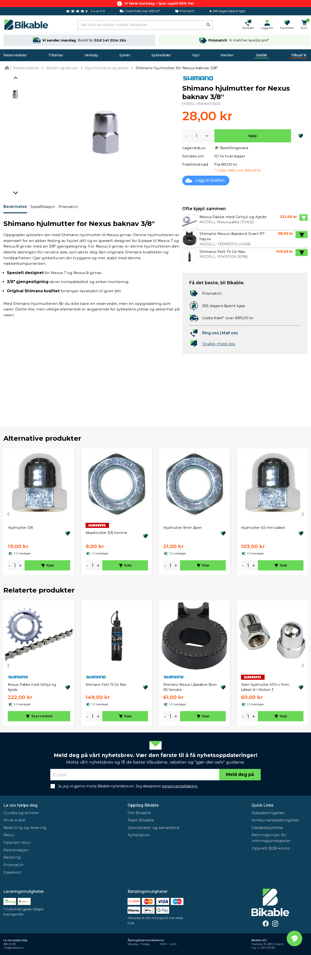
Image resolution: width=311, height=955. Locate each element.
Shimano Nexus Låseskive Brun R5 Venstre (190, 687)
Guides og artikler (21, 812)
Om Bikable (139, 812)
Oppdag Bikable (143, 805)
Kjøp (253, 136)
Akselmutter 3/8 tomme (106, 533)
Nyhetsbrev (139, 835)
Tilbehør (55, 55)
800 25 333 (9, 944)
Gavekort (12, 872)
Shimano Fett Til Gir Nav (106, 684)
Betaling (12, 857)
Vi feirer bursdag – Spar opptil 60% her (159, 3)
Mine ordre (14, 820)
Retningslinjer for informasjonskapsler (271, 838)
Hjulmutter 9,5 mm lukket (263, 527)
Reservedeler (15, 55)
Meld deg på (240, 774)
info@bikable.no (13, 947)
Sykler (124, 55)
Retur (9, 835)
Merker (227, 55)
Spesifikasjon (42, 206)
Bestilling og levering (24, 827)
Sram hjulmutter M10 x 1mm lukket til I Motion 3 (265, 687)
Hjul (195, 55)
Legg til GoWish (210, 180)
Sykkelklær (161, 55)
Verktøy (91, 55)
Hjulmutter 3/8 (20, 527)
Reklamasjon (16, 850)
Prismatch (68, 206)
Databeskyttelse (267, 827)
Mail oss (230, 333)
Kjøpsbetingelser (268, 812)
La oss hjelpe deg (20, 805)
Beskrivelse (15, 206)
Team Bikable (141, 820)
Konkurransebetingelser (275, 820)
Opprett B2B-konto (270, 848)
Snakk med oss (218, 343)
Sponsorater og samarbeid (153, 827)
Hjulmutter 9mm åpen (182, 527)
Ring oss (210, 333)
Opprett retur (17, 842)
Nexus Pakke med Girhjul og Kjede (32, 687)
